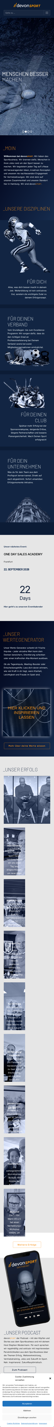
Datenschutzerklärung (29, 1423)
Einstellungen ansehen (27, 1417)
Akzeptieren (27, 1404)
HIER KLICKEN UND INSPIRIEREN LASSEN (26, 713)
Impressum (43, 1423)
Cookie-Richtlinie (13, 1423)
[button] (50, 1378)
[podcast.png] (27, 1251)
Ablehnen (27, 1411)
